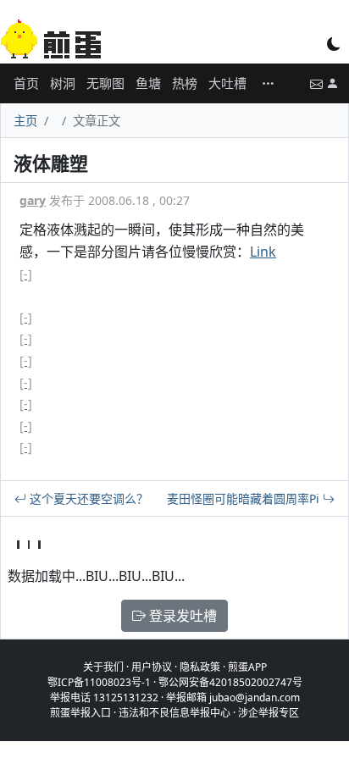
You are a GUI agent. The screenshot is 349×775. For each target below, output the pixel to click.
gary (32, 200)
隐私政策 (200, 667)
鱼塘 (148, 83)
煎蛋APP (247, 667)
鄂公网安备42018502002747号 (230, 682)
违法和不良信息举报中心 (174, 713)
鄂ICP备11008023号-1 (99, 682)
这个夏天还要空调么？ (87, 498)
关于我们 (103, 667)
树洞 (62, 83)
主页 (25, 121)
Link (263, 251)
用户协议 (151, 667)
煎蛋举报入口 (80, 713)
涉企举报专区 (268, 713)
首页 (26, 83)
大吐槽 (227, 83)
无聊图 (105, 83)
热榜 (184, 83)
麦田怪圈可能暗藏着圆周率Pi (245, 498)
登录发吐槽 (181, 615)
